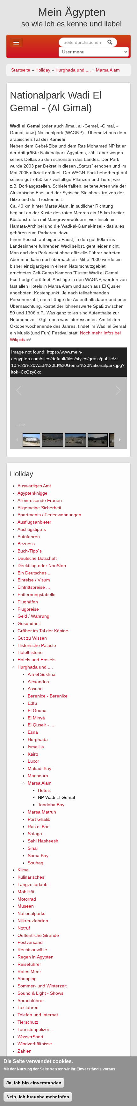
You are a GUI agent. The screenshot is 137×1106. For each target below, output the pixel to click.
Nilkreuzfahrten (33, 920)
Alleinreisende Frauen (40, 500)
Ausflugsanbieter (34, 522)
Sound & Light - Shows (40, 993)
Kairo (33, 754)
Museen (26, 906)
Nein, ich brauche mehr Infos (37, 1096)
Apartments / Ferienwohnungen (49, 514)
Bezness (26, 543)
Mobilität (26, 891)
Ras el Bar (38, 826)
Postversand (30, 942)
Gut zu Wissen (32, 638)
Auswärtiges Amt (34, 485)
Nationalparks (31, 913)
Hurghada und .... (73, 69)
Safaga (35, 833)
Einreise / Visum (34, 579)
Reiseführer (29, 964)
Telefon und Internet (38, 1014)
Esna (33, 732)
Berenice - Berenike (48, 695)
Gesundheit (29, 623)
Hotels (44, 790)
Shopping (27, 978)
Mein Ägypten (71, 12)
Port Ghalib (39, 819)
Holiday (42, 69)
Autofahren (29, 536)
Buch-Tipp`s (30, 550)
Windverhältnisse (35, 1043)
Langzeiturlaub (32, 884)
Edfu (32, 703)
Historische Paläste (37, 645)
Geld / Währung (33, 616)
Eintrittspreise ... (34, 587)
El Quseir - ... (41, 724)
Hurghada (38, 739)
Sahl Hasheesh (43, 840)
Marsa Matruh (42, 811)
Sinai (33, 848)
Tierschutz (28, 1022)
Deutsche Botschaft (37, 558)
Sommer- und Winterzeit (42, 985)
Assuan (35, 688)
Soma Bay (38, 855)
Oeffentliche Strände (38, 935)
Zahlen (25, 1051)
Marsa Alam (108, 69)
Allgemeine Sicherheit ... (42, 507)
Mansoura (38, 775)
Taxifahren (28, 1007)
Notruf (24, 928)
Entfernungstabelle (36, 594)
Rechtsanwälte (32, 949)
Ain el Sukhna (41, 674)
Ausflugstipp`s (32, 529)
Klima (23, 869)
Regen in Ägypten (36, 956)
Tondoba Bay (51, 804)
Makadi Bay (39, 768)
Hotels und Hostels (36, 659)
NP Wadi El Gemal (56, 797)
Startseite (20, 69)
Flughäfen (28, 601)
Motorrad (27, 899)
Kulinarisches (31, 877)
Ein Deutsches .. (34, 572)
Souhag (35, 862)
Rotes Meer (29, 971)
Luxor (33, 761)
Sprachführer (31, 1000)
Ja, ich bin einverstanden (33, 1082)
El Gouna (37, 710)
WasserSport (30, 1036)
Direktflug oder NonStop (42, 565)
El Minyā (36, 717)
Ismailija (36, 746)
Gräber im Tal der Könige (43, 630)
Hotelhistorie (30, 652)
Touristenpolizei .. (35, 1029)
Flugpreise (28, 609)
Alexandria (38, 681)
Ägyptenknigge (32, 493)
